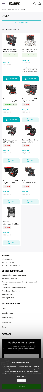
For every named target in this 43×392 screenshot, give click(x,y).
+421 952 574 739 (8, 262)
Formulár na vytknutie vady (11, 291)
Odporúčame (11, 29)
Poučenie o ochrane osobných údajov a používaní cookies (19, 283)
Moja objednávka (8, 298)
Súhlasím (21, 386)
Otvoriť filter (21, 22)
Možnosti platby (7, 318)
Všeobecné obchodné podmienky (14, 275)
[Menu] (3, 3)
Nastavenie (21, 381)
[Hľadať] (34, 3)
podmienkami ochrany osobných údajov (21, 349)
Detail (32, 120)
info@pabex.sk (7, 259)
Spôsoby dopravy (8, 313)
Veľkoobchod (6, 322)
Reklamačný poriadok (9, 278)
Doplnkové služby (8, 294)
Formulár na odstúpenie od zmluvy (14, 288)
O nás (4, 308)
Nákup (4, 327)
